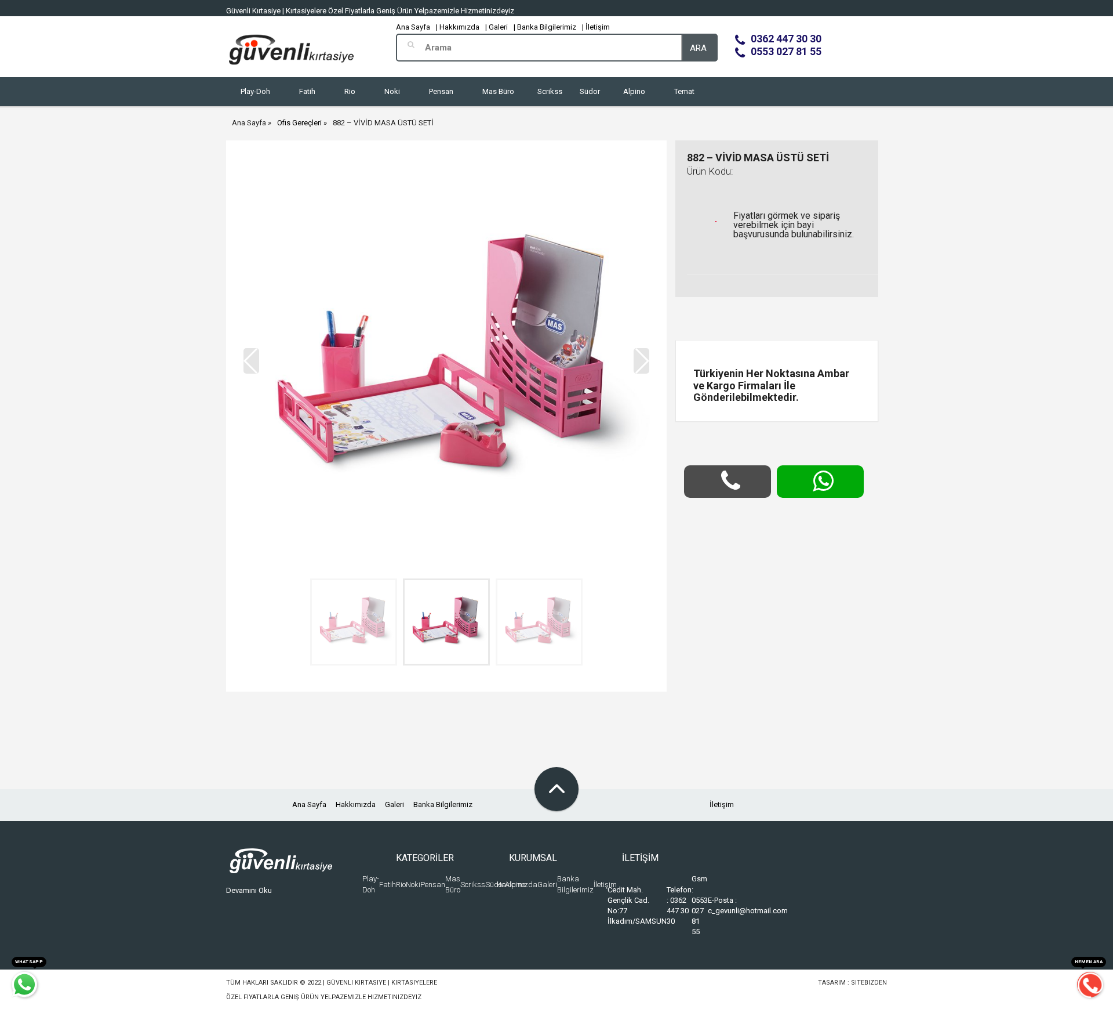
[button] (641, 361)
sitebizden (869, 982)
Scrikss (549, 91)
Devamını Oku (249, 890)
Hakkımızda (356, 804)
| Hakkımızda (457, 27)
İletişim (722, 804)
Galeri (394, 804)
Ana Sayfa (413, 27)
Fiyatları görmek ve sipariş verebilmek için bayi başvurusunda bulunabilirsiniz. (793, 225)
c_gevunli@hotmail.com (748, 910)
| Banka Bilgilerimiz (545, 27)
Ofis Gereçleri (299, 122)
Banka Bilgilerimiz (442, 804)
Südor (590, 91)
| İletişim (596, 27)
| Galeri (496, 27)
